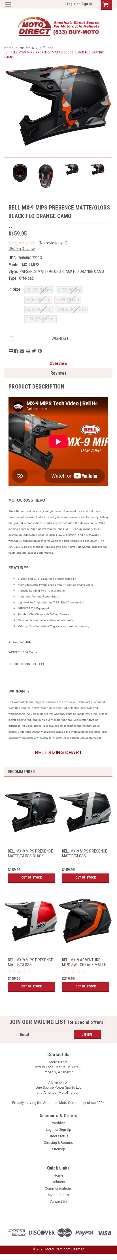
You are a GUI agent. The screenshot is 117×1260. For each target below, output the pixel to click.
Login (71, 4)
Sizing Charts (58, 1195)
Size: (16, 289)
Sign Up (87, 4)
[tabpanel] (31, 835)
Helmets (58, 1182)
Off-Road (46, 48)
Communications (58, 1188)
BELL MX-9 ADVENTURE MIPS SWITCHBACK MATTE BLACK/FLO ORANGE (84, 963)
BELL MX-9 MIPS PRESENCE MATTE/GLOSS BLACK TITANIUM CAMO (30, 854)
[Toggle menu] (8, 8)
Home (9, 48)
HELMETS (27, 48)
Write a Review (21, 249)
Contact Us (58, 1201)
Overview (58, 363)
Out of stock (31, 877)
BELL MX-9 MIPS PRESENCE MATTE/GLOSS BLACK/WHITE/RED (30, 963)
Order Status (58, 1136)
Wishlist (58, 1123)
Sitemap (58, 1149)
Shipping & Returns (58, 1143)
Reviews (58, 373)
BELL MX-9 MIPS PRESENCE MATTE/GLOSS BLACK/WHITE (84, 854)
